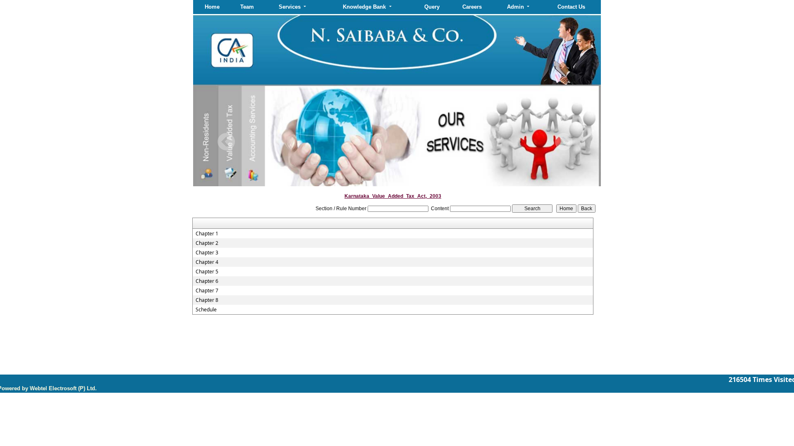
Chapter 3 (207, 252)
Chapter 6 (207, 281)
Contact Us (571, 7)
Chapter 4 (207, 262)
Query (432, 7)
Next (563, 142)
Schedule (206, 309)
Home (212, 7)
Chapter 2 (207, 243)
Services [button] (290, 7)
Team (247, 7)
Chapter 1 (207, 233)
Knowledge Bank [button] (365, 7)
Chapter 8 (207, 300)
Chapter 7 (207, 290)
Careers (472, 7)
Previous (226, 142)
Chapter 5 (207, 271)
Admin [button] (516, 7)
